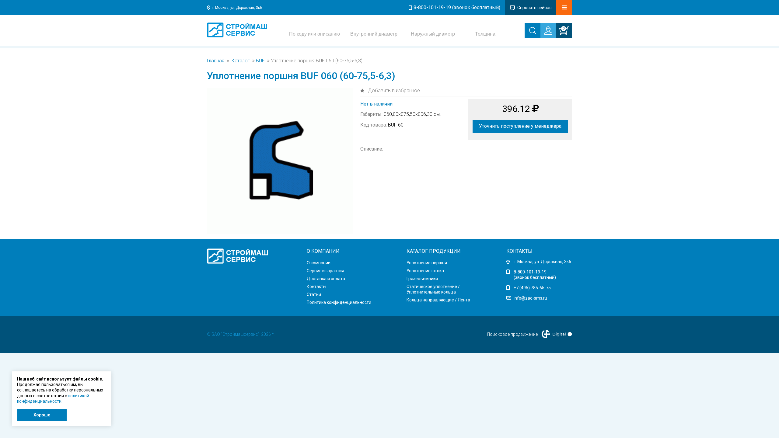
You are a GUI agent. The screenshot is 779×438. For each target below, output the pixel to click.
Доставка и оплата (326, 278)
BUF (260, 61)
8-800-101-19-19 (530, 271)
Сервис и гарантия (325, 270)
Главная (215, 61)
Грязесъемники (422, 278)
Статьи (314, 294)
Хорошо (42, 414)
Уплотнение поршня (427, 262)
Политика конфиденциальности (339, 302)
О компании (318, 262)
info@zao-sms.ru (530, 298)
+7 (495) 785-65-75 (532, 287)
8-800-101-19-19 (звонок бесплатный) (457, 7)
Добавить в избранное (393, 90)
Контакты (316, 286)
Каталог (241, 61)
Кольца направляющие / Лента (438, 299)
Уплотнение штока (425, 270)
